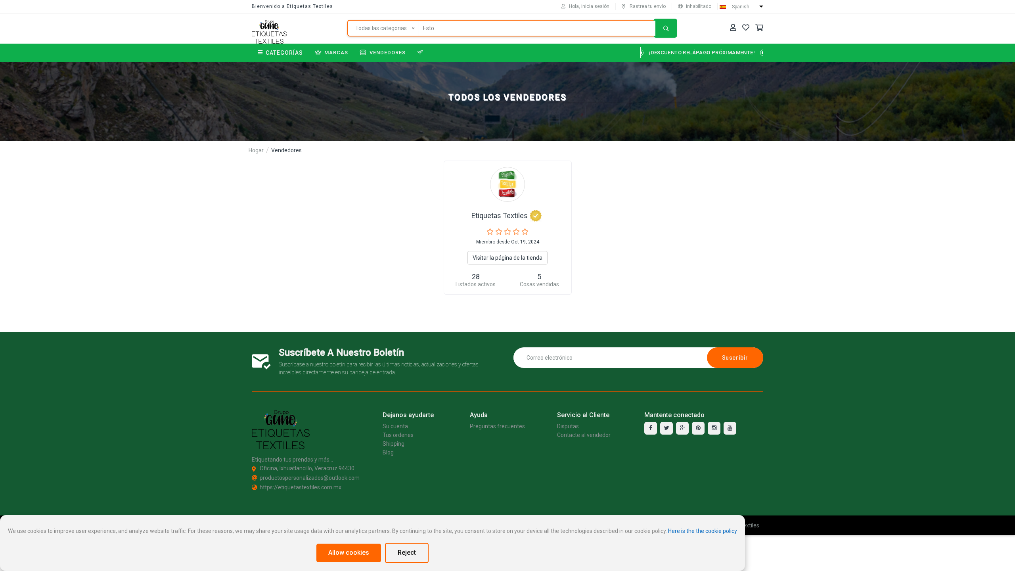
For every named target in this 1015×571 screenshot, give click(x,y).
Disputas (568, 426)
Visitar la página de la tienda (507, 258)
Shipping (393, 444)
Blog (388, 452)
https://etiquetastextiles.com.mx (300, 487)
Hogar (256, 150)
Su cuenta (395, 426)
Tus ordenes (398, 435)
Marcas (336, 53)
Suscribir (735, 357)
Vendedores (388, 53)
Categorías (284, 53)
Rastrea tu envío (648, 6)
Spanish (740, 7)
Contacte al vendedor (584, 435)
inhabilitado (698, 6)
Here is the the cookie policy (702, 531)
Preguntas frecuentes (497, 426)
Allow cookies (348, 552)
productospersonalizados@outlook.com (310, 478)
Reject (407, 552)
